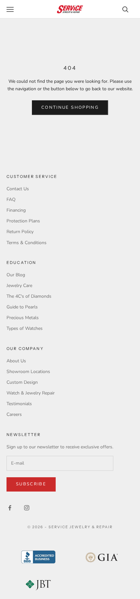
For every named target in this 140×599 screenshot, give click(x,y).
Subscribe (31, 484)
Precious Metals (23, 318)
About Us (16, 361)
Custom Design (22, 382)
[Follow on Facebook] (10, 508)
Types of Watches (25, 328)
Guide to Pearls (22, 307)
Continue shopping (70, 107)
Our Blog (16, 275)
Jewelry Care (19, 285)
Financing (16, 210)
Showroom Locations (28, 371)
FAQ (11, 199)
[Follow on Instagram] (26, 508)
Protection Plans (23, 221)
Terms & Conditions (27, 243)
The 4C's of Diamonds (29, 296)
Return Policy (20, 232)
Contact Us (18, 189)
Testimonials (19, 404)
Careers (14, 414)
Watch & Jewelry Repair (31, 393)
